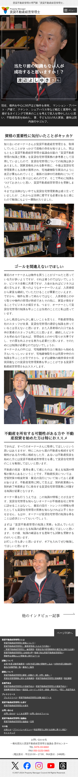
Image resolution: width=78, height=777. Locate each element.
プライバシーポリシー (22, 729)
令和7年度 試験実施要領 (14, 664)
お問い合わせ (9, 713)
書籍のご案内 (28, 667)
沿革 (32, 721)
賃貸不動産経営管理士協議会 (16, 721)
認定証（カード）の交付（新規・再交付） (40, 689)
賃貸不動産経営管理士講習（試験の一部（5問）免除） (27, 675)
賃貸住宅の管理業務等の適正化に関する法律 (55, 649)
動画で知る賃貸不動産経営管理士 (48, 653)
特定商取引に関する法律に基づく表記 (50, 729)
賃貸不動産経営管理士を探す (16, 705)
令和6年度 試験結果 (62, 664)
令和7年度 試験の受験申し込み (39, 664)
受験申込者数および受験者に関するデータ (22, 656)
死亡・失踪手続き (67, 689)
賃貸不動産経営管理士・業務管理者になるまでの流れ (26, 646)
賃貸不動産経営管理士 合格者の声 (18, 653)
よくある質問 (22, 713)
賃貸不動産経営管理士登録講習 (49, 678)
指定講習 (68, 678)
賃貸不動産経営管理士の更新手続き (51, 686)
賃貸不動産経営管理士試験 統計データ (35, 697)
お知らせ (7, 729)
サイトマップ (9, 733)
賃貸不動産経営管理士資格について (19, 643)
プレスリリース (10, 697)
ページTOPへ (65, 633)
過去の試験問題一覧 (12, 667)
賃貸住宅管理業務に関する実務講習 (19, 678)
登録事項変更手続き (12, 689)
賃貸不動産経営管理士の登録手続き (19, 686)
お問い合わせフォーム (39, 713)
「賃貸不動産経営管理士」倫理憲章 (19, 649)
